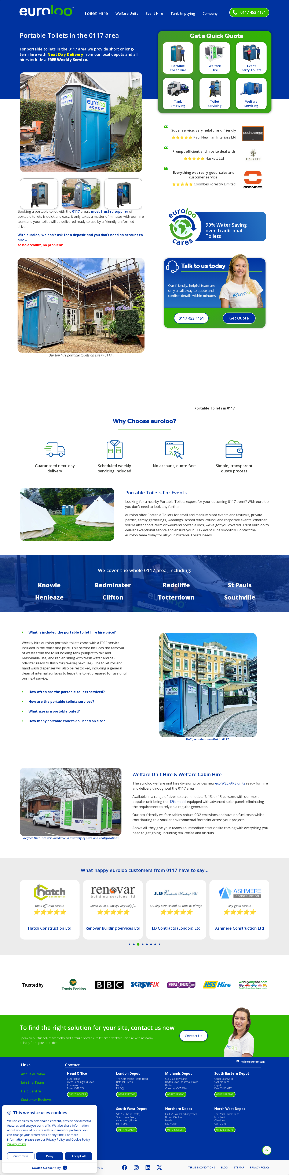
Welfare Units (127, 13)
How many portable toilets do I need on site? (67, 721)
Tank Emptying (183, 13)
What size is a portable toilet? (54, 711)
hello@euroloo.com (253, 1061)
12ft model (177, 801)
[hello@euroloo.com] (238, 1061)
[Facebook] (124, 1167)
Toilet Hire (96, 13)
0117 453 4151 (253, 12)
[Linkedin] (148, 1167)
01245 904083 (77, 1094)
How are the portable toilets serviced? (61, 701)
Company (210, 13)
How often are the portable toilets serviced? (67, 691)
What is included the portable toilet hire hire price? (72, 632)
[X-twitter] (159, 1167)
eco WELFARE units (230, 783)
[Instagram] (136, 1167)
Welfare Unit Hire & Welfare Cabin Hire (177, 774)
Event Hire (154, 13)
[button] (24, 122)
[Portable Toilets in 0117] (67, 539)
